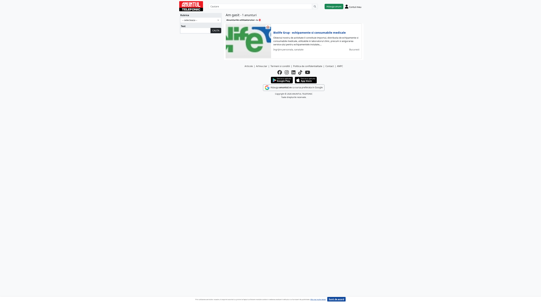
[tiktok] (300, 72)
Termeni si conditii (280, 66)
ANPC (340, 66)
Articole (249, 66)
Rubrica (184, 15)
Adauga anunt (334, 6)
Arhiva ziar (261, 66)
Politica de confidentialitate (307, 66)
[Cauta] (315, 6)
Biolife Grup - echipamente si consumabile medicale (309, 32)
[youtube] (307, 72)
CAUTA (215, 30)
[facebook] (279, 72)
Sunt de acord (336, 299)
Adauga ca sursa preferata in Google (296, 87)
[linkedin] (293, 72)
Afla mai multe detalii (318, 299)
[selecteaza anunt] (267, 27)
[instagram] (287, 72)
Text (183, 26)
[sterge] (260, 20)
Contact (329, 66)
